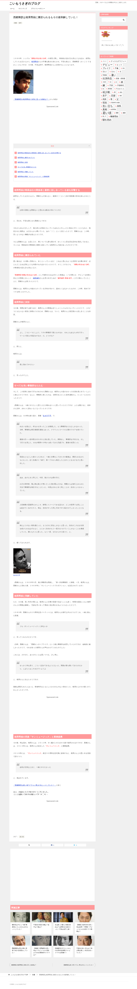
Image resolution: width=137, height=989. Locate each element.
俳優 (15, 23)
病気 (119, 106)
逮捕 (124, 113)
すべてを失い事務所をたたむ (27, 167)
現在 (105, 102)
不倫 (116, 68)
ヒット (119, 65)
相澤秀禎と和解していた (25, 172)
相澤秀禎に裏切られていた (26, 157)
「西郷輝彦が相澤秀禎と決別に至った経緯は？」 (31, 99)
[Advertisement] (52, 39)
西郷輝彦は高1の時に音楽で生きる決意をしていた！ (20, 950)
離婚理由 (114, 116)
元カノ (105, 71)
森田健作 (36, 278)
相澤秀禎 (34, 61)
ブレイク (107, 68)
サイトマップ (23, 8)
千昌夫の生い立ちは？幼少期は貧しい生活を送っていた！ (84, 950)
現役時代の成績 (115, 102)
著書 (117, 113)
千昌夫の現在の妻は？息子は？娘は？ (41, 926)
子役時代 (120, 85)
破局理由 (113, 109)
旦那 (113, 95)
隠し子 (104, 116)
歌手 (20, 23)
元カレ (113, 71)
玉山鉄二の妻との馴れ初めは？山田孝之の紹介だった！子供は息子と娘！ (63, 927)
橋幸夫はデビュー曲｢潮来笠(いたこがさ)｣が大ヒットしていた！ (20, 927)
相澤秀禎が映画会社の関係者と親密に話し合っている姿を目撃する (39, 153)
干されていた (120, 89)
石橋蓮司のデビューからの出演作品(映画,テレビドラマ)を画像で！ (63, 950)
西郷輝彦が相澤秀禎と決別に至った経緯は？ (23, 965)
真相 (105, 109)
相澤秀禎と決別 (23, 162)
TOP (19, 975)
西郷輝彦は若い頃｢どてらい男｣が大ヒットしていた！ (79, 965)
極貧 (121, 95)
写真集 (105, 75)
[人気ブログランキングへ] (106, 36)
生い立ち (108, 106)
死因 (104, 99)
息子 (105, 95)
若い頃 (22, 836)
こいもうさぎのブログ (24, 3)
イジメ (105, 61)
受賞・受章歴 (120, 78)
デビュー (108, 64)
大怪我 (104, 82)
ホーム (12, 8)
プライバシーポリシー (38, 8)
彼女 (121, 92)
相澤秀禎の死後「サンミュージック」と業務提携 (33, 176)
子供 (111, 85)
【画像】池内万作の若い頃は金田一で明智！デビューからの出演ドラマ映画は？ (84, 928)
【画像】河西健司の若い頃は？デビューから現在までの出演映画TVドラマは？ (41, 951)
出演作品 (107, 78)
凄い (113, 75)
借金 (123, 68)
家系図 (110, 89)
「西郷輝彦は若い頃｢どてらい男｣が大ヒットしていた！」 (34, 785)
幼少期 (106, 92)
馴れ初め (107, 120)
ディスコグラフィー (118, 61)
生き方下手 (47, 416)
